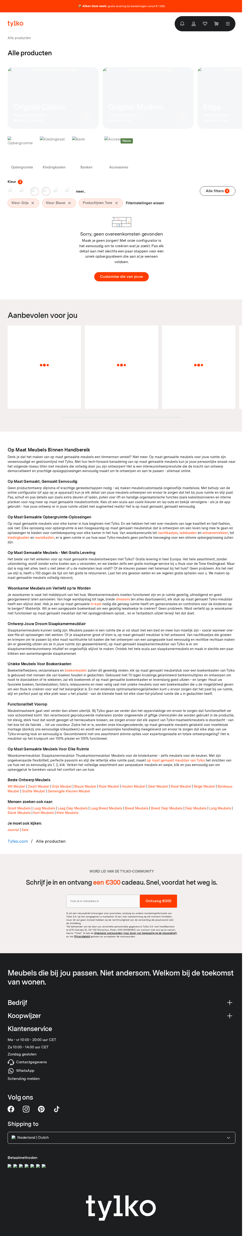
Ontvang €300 (158, 901)
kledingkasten (18, 537)
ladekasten (188, 533)
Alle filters (217, 191)
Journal (13, 830)
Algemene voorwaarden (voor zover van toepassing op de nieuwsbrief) (135, 933)
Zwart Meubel (38, 786)
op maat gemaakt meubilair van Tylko (176, 760)
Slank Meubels (19, 813)
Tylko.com (18, 841)
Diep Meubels (195, 808)
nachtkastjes (168, 533)
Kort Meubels (43, 813)
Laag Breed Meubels (106, 808)
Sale (25, 830)
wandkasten (44, 537)
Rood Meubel (181, 786)
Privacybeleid (82, 936)
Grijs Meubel (62, 786)
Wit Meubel (16, 786)
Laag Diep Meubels (73, 808)
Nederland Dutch (33, 1137)
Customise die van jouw (121, 276)
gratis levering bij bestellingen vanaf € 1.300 (121, 6)
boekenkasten (76, 670)
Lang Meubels (220, 808)
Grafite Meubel (33, 791)
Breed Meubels (136, 808)
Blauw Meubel (85, 786)
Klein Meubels (67, 813)
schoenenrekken (215, 533)
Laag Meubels (44, 808)
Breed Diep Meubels (166, 808)
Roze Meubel (109, 786)
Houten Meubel (133, 786)
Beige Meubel (204, 786)
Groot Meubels (19, 808)
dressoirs (123, 599)
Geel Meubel (158, 786)
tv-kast (96, 604)
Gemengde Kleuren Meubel (69, 791)
